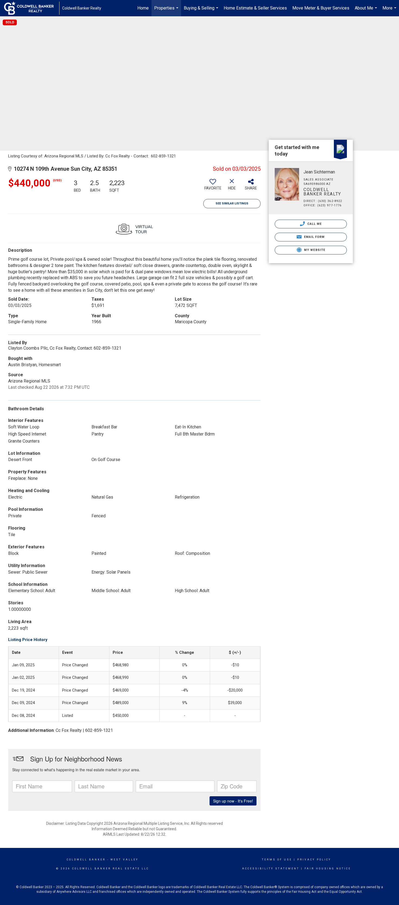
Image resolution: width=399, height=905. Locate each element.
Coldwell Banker (86, 859)
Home (143, 8)
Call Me (314, 224)
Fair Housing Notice (328, 868)
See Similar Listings (232, 203)
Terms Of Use (277, 859)
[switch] (212, 186)
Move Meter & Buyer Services (320, 8)
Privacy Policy (314, 859)
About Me (366, 10)
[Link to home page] (31, 8)
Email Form (314, 237)
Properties (167, 10)
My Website (314, 250)
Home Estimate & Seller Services (255, 8)
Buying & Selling (202, 10)
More (390, 10)
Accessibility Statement (270, 868)
